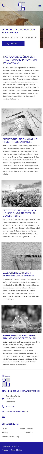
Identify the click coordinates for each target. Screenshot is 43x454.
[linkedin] (3, 417)
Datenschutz (15, 446)
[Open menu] (39, 5)
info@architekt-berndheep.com (17, 411)
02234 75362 (10, 407)
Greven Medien (16, 450)
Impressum (6, 446)
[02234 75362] (3, 7)
